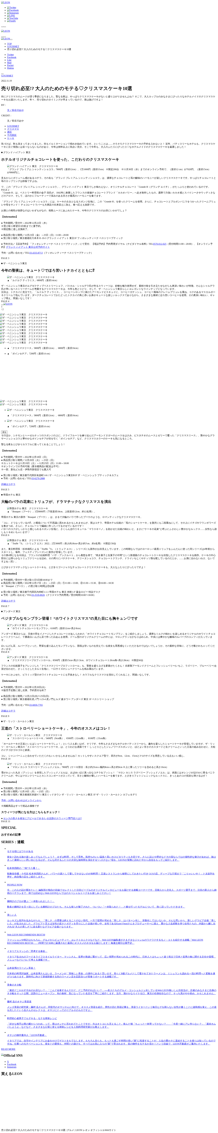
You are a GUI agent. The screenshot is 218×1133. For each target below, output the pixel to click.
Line (9, 60)
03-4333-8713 (36, 253)
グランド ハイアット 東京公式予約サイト (28, 247)
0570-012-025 (159, 244)
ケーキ (10, 138)
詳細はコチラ (8, 484)
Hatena (10, 68)
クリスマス (13, 129)
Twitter (10, 54)
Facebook (11, 57)
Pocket (10, 65)
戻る (4, 432)
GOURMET (13, 46)
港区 (9, 132)
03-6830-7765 (36, 705)
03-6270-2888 (38, 478)
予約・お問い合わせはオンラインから (21, 800)
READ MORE (8, 1049)
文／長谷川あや (15, 110)
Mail (9, 62)
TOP (9, 43)
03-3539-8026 (38, 595)
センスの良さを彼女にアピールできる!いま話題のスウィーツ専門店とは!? (42, 818)
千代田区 (12, 135)
